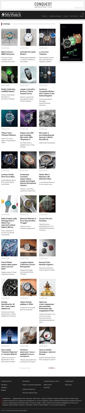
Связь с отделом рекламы (31, 385)
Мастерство (74, 16)
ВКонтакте (48, 385)
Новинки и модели (55, 16)
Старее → (52, 368)
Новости (44, 16)
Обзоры (65, 16)
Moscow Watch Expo (30, 393)
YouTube (47, 387)
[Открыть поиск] (83, 14)
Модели (4, 385)
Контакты (68, 385)
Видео (82, 16)
